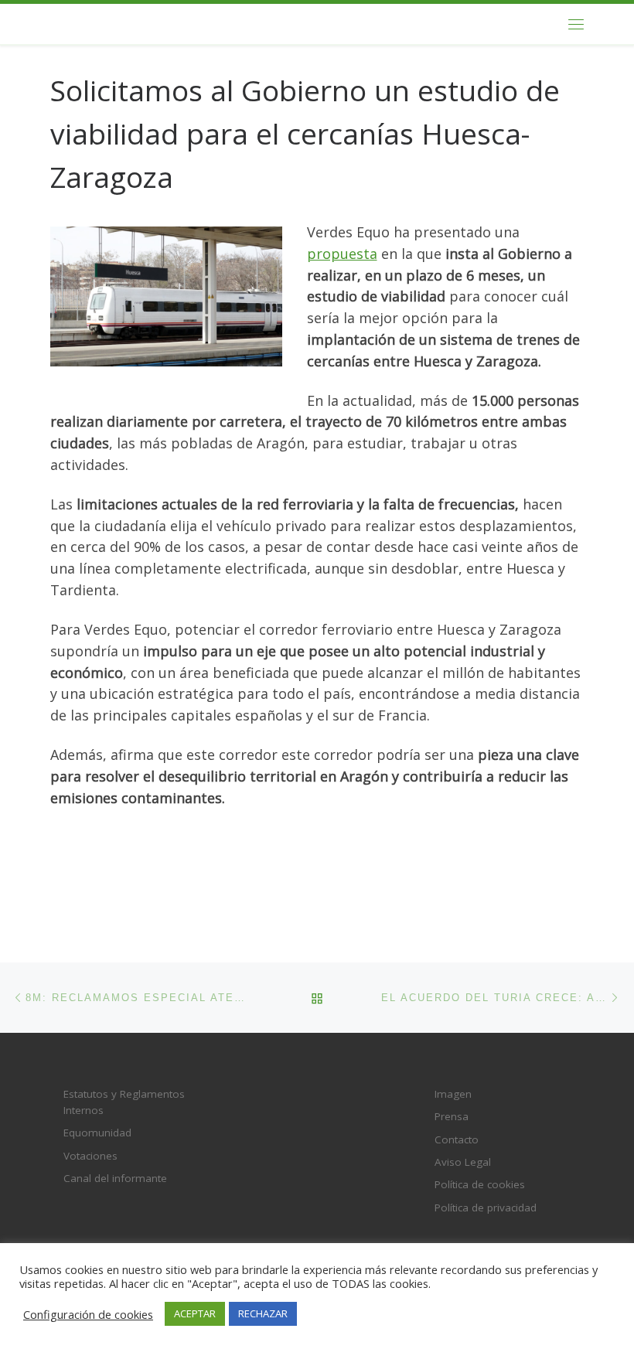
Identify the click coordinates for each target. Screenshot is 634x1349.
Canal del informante (115, 1178)
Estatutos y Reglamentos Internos (124, 1102)
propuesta (342, 253)
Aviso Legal (463, 1162)
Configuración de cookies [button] (88, 1314)
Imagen (453, 1094)
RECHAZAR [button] (263, 1313)
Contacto (457, 1139)
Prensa (452, 1116)
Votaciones (90, 1156)
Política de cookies (480, 1184)
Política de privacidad (486, 1207)
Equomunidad (97, 1132)
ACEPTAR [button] (195, 1313)
